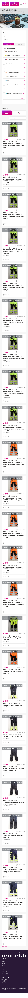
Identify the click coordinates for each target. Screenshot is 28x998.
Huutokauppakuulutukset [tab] (20, 112)
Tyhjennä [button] (23, 98)
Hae (4, 36)
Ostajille (3, 963)
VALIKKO (25, 3)
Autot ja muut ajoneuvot (13, 59)
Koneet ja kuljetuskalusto (13, 72)
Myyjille (3, 961)
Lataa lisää (4, 946)
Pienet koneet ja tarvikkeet (13, 84)
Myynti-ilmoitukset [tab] (18, 118)
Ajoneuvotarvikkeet (11, 51)
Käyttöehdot (13, 988)
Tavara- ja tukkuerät (12, 89)
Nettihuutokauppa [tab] (6, 112)
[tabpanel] (14, 533)
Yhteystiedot (5, 973)
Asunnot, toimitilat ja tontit (13, 55)
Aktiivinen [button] (8, 44)
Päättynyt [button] (19, 44)
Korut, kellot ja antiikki (12, 76)
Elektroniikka (10, 63)
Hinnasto (4, 965)
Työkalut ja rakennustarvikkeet (14, 93)
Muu (8, 80)
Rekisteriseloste (22, 988)
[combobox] (14, 101)
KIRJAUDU (5, 4)
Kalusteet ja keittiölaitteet (13, 68)
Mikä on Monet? (5, 972)
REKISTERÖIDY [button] (14, 4)
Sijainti (4, 98)
